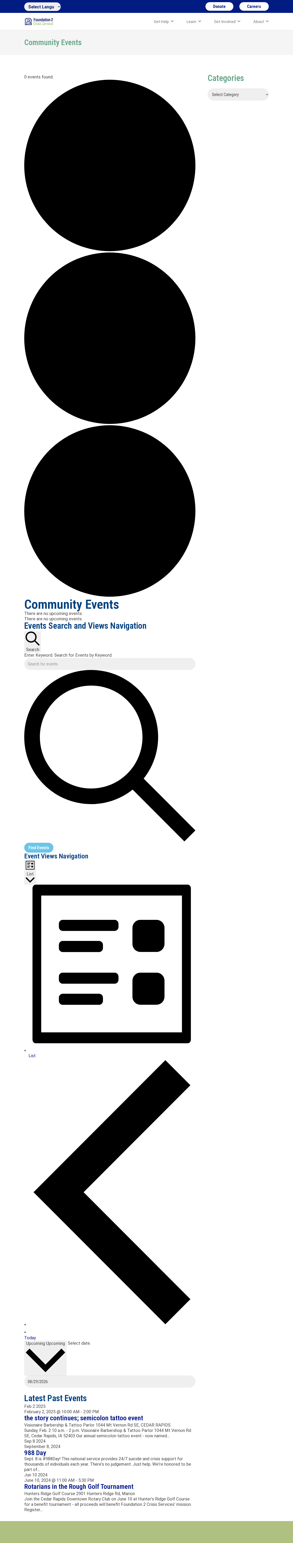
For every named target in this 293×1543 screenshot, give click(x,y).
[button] (172, 21)
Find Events (39, 847)
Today (30, 1337)
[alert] (109, 613)
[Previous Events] (112, 1324)
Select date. (79, 1343)
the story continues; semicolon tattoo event (83, 1418)
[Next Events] (30, 1332)
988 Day (35, 1453)
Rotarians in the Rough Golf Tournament (78, 1486)
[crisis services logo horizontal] (39, 21)
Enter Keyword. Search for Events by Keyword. (68, 655)
